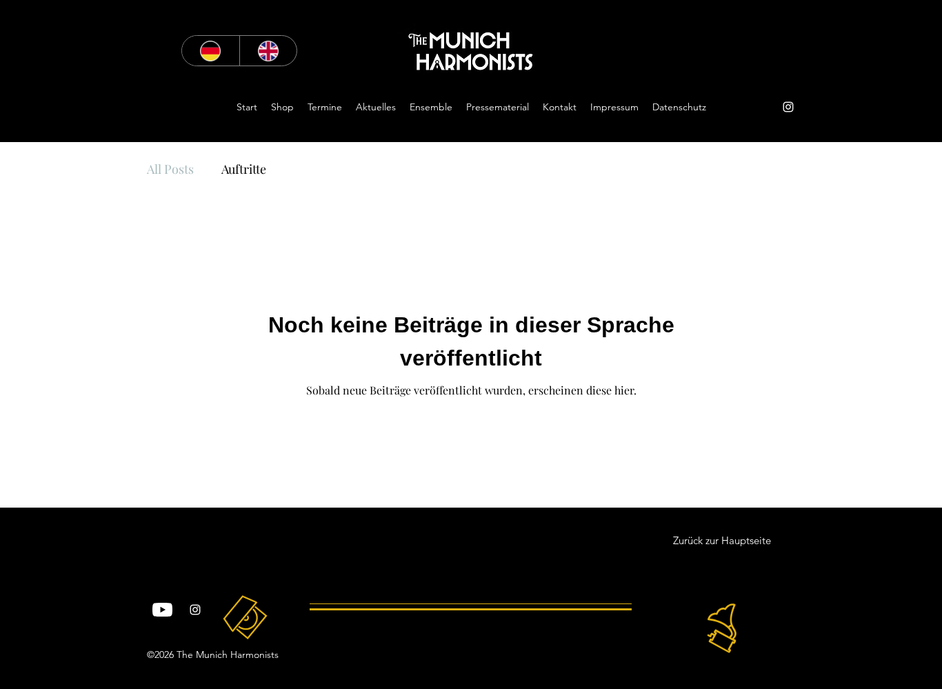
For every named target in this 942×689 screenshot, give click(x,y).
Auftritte (243, 169)
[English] (268, 51)
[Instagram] (788, 107)
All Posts (170, 169)
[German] (210, 51)
